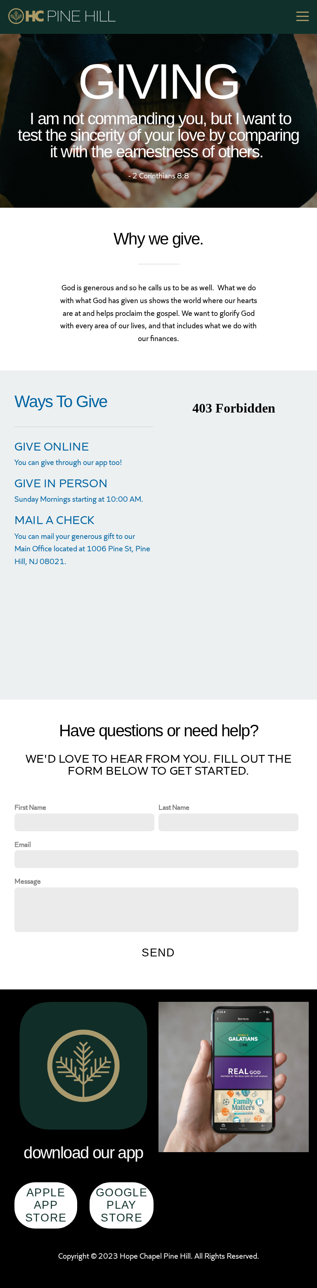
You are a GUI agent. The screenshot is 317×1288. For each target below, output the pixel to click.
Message (27, 881)
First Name (30, 807)
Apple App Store (46, 1205)
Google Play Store (121, 1205)
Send (158, 952)
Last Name (173, 807)
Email (22, 844)
